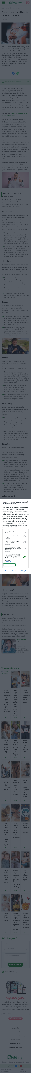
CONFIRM (9, 565)
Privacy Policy (24, 571)
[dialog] (15, 536)
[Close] (27, 502)
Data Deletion (6, 571)
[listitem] (15, 532)
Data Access (15, 571)
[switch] (24, 536)
